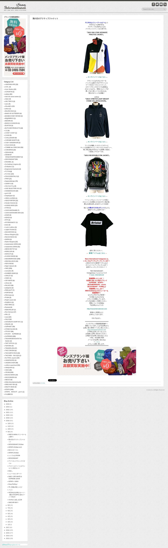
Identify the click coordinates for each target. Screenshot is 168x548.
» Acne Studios (8, 89)
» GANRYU (7, 183)
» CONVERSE (8, 150)
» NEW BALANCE (9, 261)
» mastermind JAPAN (10, 246)
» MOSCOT (7, 254)
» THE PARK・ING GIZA (11, 355)
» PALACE (7, 285)
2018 (8, 420)
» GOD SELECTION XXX (11, 188)
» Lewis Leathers (9, 227)
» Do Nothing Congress (11, 164)
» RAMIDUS (8, 302)
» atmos (6, 109)
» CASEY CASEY (9, 133)
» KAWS (6, 215)
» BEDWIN (7, 121)
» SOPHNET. (8, 326)
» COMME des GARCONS (12, 147)
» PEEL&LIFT (8, 290)
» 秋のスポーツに (12, 450)
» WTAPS (7, 389)
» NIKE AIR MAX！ (13, 502)
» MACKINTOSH (9, 232)
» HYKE (6, 208)
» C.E (5, 130)
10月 (9, 429)
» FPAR (6, 179)
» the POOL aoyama (10, 358)
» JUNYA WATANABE (10, 210)
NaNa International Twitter (157, 4)
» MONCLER (8, 251)
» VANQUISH (8, 367)
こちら (97, 342)
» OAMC (6, 278)
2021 (8, 412)
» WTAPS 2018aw (13, 453)
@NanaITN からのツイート (11, 544)
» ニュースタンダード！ (14, 473)
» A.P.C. (6, 87)
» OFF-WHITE (8, 280)
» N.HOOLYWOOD (10, 256)
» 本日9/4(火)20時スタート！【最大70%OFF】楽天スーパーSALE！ (16, 495)
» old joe (6, 283)
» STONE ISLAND (9, 329)
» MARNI (7, 239)
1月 (9, 524)
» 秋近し (10, 471)
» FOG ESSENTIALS (10, 176)
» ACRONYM (8, 92)
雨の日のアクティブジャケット (45, 18)
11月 (9, 426)
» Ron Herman (8, 312)
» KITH (6, 220)
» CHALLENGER (9, 138)
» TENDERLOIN (9, 348)
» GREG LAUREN (9, 198)
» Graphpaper (8, 195)
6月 (9, 511)
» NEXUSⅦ (7, 263)
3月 (9, 519)
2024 (8, 404)
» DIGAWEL (7, 162)
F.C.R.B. (43, 383)
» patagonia (7, 288)
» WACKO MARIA (9, 375)
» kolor (6, 225)
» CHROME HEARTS (10, 140)
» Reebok (7, 307)
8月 (9, 505)
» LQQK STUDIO (9, 229)
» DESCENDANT (9, 159)
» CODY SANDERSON (11, 142)
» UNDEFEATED (9, 360)
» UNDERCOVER (9, 363)
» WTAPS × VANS (12, 481)
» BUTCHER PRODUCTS (12, 128)
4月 (9, 516)
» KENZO (7, 217)
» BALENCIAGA (9, 111)
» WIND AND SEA (9, 384)
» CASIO (6, 135)
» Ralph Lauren (9, 300)
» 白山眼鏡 (7, 394)
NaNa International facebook (153, 4)
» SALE (6, 319)
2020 (8, 415)
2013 (8, 538)
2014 (8, 535)
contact (161, 4)
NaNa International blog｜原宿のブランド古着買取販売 (15, 6)
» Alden (6, 99)
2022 (8, 409)
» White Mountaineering (11, 382)
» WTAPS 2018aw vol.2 (14, 447)
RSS (165, 4)
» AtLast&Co (8, 106)
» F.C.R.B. (7, 174)
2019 (8, 418)
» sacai (6, 317)
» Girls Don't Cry (9, 186)
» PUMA (6, 297)
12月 (9, 423)
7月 (9, 508)
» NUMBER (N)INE (10, 273)
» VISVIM (7, 372)
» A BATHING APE (9, 84)
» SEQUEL (7, 324)
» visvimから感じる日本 (14, 500)
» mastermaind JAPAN (11, 244)
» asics (6, 104)
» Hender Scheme (9, 203)
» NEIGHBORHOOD (10, 259)
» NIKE (6, 268)
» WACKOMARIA (9, 377)
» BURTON (7, 125)
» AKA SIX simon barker (11, 96)
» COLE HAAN (8, 145)
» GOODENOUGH (9, 191)
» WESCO (7, 380)
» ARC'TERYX (8, 101)
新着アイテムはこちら (97, 253)
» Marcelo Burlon (9, 237)
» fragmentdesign (9, 181)
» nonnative (7, 271)
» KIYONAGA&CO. (10, 222)
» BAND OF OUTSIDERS (12, 113)
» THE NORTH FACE (10, 353)
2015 (8, 533)
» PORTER (7, 292)
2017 (8, 527)
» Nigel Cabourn (9, 266)
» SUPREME (8, 336)
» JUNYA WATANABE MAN (12, 213)
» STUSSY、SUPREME (11, 334)
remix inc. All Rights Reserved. (156, 390)
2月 (9, 522)
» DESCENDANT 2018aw (15, 444)
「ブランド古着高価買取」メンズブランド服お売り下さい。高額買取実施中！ (15, 47)
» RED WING (8, 305)
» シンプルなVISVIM (13, 455)
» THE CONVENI (9, 350)
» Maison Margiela (10, 234)
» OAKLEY (7, 276)
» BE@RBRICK (9, 118)
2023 (8, 407)
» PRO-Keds (8, 295)
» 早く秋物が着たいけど (14, 487)
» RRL (6, 314)
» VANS (6, 370)
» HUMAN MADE (9, 205)
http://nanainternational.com (97, 309)
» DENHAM (7, 152)
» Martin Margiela (9, 242)
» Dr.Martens (8, 166)
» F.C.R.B (7, 171)
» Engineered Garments (11, 169)
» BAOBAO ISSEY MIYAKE (12, 116)
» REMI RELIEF (9, 309)
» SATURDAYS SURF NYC (12, 322)
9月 (9, 432)
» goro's (6, 193)
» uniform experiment (10, 365)
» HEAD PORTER (9, 200)
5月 (9, 513)
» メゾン (10, 490)
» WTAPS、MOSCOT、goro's (13, 392)
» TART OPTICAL (9, 343)
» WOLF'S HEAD (9, 387)
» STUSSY (7, 331)
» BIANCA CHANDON (11, 123)
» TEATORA (7, 346)
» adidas (6, 94)
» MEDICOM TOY (9, 249)
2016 (8, 530)
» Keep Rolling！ (12, 484)
